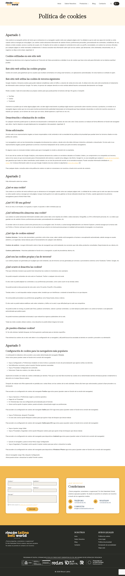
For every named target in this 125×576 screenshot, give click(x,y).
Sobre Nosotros (70, 3)
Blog (94, 3)
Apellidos (36, 481)
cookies (34, 505)
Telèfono (36, 488)
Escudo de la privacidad (111, 158)
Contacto (102, 3)
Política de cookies (104, 536)
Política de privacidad (105, 542)
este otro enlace (73, 163)
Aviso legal (101, 539)
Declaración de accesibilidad (107, 545)
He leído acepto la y (23, 505)
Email (10, 488)
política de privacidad (25, 505)
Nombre (10, 481)
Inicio (59, 3)
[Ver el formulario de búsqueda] (111, 3)
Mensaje (10, 494)
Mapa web (101, 548)
